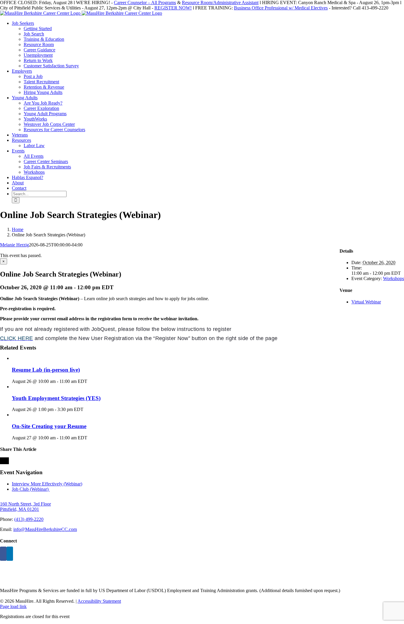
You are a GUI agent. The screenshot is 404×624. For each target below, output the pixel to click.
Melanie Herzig (14, 244)
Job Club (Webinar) (31, 489)
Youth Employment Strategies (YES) (56, 398)
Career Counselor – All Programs (145, 2)
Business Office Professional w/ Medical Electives (281, 7)
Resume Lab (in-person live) (46, 370)
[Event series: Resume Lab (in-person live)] (90, 381)
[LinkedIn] (10, 554)
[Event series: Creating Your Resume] (90, 437)
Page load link (13, 606)
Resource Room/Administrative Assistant (220, 2)
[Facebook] (3, 554)
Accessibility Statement (99, 601)
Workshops (393, 278)
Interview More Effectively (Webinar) (47, 483)
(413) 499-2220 (28, 519)
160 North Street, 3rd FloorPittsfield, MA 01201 (25, 506)
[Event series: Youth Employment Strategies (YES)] (87, 409)
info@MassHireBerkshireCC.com (45, 529)
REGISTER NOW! (173, 7)
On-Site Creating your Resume (49, 426)
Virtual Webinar (366, 301)
